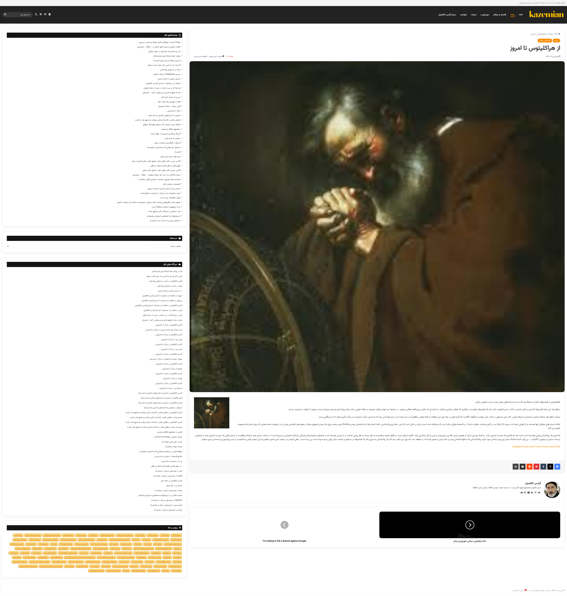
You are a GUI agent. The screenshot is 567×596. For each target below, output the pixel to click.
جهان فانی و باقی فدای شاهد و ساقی (165, 165)
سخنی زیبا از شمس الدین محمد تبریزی (164, 188)
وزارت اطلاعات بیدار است (170, 197)
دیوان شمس (175, 566)
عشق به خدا (160, 566)
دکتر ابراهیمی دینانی (123, 553)
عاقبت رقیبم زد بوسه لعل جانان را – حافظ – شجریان (158, 46)
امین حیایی (146, 566)
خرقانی (36, 553)
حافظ (93, 535)
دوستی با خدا (155, 557)
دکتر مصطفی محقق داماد (81, 548)
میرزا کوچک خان (76, 561)
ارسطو (156, 553)
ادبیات (473, 14)
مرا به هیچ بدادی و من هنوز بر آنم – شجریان (161, 92)
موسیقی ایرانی (113, 570)
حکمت (25, 553)
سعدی (114, 544)
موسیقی (485, 14)
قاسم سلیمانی (138, 570)
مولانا (18, 535)
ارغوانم (69, 566)
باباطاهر (63, 548)
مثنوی (177, 561)
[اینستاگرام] (525, 492)
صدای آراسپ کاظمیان (68, 553)
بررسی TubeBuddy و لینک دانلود (166, 74)
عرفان (176, 535)
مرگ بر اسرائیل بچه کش (170, 69)
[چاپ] (516, 467)
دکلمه (158, 544)
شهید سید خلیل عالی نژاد (40, 561)
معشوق (141, 557)
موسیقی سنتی (20, 539)
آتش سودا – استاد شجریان (169, 106)
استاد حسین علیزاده (173, 544)
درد (126, 570)
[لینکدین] (532, 492)
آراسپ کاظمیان (533, 483)
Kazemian (82, 566)
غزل (177, 548)
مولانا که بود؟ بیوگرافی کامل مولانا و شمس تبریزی (159, 42)
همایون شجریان (110, 561)
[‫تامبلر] (543, 467)
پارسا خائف (50, 548)
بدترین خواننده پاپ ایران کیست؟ (166, 60)
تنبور (167, 557)
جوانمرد (463, 14)
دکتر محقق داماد (68, 539)
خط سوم (164, 480)
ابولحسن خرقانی (50, 539)
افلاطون (37, 548)
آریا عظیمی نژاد (23, 548)
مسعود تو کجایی (20, 561)
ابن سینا (115, 548)
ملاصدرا (176, 539)
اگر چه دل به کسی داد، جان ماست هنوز (164, 65)
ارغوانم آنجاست (142, 553)
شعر (147, 539)
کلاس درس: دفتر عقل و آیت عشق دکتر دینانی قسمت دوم (156, 161)
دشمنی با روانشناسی (106, 557)
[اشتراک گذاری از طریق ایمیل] (523, 467)
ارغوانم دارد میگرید (126, 557)
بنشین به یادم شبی (172, 138)
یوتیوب (95, 566)
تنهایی (177, 553)
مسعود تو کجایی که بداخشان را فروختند (163, 147)
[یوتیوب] (528, 492)
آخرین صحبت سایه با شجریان (51, 566)
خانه (521, 14)
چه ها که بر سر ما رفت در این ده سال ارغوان (162, 88)
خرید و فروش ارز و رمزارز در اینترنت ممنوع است (160, 193)
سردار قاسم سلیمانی (28, 566)
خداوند (106, 566)
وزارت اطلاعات (164, 561)
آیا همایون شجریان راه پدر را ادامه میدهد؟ (80, 557)
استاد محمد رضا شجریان (120, 539)
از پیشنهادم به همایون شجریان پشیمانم (163, 216)
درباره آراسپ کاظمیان (447, 14)
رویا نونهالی (154, 570)
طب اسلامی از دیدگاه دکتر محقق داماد (164, 211)
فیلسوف (43, 544)
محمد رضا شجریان (52, 535)
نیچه (165, 570)
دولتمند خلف (30, 557)
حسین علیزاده (17, 544)
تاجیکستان (96, 553)
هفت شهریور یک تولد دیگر (169, 101)
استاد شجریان (107, 535)
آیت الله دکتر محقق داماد (143, 548)
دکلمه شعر (137, 561)
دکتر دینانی (35, 539)
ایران (134, 566)
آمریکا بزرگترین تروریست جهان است (165, 133)
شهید (177, 557)
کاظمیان (31, 544)
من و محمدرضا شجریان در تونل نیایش (164, 51)
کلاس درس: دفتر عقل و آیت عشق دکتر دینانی (161, 170)
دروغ (166, 553)
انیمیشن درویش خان (171, 184)
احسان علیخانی (59, 561)
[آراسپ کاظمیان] (546, 15)
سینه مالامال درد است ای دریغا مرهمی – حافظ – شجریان (156, 174)
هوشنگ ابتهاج (66, 544)
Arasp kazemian (163, 548)
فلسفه (140, 535)
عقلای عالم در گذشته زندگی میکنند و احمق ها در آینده (157, 120)
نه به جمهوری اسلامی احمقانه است (165, 206)
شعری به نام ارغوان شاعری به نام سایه (164, 115)
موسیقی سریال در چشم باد (165, 471)
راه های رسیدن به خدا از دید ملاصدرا (165, 220)
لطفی (17, 557)
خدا (136, 539)
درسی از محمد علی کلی (170, 97)
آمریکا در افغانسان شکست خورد (167, 142)
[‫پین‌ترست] (536, 467)
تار (54, 544)
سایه (147, 544)
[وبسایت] (539, 492)
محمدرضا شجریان (87, 539)
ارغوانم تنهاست (101, 548)
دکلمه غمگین (50, 553)
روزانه (512, 14)
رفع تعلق (43, 557)
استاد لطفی (56, 557)
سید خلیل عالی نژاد (99, 544)
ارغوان (102, 539)
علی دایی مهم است (169, 441)
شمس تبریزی (81, 544)
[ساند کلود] (521, 492)
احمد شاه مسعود (96, 570)
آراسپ (127, 548)
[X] (550, 467)
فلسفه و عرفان (499, 14)
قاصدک (177, 152)
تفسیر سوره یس (120, 566)
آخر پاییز (124, 561)
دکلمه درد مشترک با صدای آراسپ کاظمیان (163, 83)
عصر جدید (126, 544)
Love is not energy (162, 436)
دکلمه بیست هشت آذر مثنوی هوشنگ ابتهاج (161, 124)
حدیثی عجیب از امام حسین (169, 78)
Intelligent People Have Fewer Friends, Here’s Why (536, 446)
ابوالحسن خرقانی (125, 535)
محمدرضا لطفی (93, 561)
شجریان (81, 535)
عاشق (108, 553)
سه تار (84, 553)
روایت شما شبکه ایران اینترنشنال (166, 56)
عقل (137, 544)
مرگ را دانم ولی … (173, 110)
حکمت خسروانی (33, 535)
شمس (14, 553)
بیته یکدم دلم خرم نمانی (170, 156)
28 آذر (150, 561)
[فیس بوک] (557, 467)
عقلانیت (176, 570)
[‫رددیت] (529, 467)
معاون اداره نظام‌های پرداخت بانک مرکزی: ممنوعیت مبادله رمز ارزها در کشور (148, 202)
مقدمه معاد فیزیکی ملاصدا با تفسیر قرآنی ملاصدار (159, 179)
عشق (165, 535)
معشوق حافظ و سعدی (170, 129)
